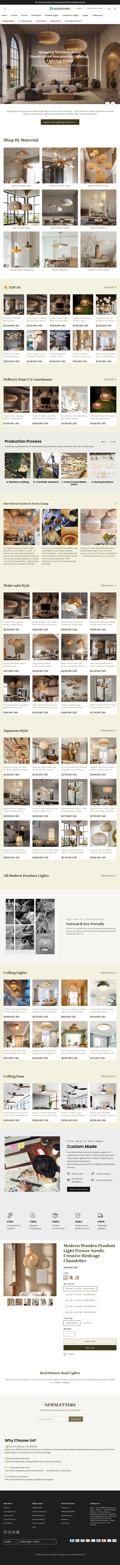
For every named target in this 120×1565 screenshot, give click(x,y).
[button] (5, 8)
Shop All (68, 73)
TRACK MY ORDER (68, 1511)
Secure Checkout (38, 1523)
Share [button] (71, 1354)
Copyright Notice (10, 1511)
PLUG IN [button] (88, 1323)
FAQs (34, 1527)
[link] (36, 15)
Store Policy (8, 1523)
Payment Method (38, 1519)
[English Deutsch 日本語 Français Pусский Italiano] (10, 1541)
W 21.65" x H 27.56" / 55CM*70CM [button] (80, 1312)
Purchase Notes (66, 1515)
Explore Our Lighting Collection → (60, 122)
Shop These (52, 73)
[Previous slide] (103, 441)
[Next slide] (113, 441)
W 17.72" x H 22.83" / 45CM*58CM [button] (80, 1306)
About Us (7, 1507)
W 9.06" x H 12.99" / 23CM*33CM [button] (80, 1289)
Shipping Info (37, 1507)
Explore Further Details (78, 1189)
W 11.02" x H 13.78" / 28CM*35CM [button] (80, 1294)
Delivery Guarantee (39, 1511)
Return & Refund (38, 1515)
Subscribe (76, 1419)
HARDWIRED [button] (72, 1323)
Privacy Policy (9, 1515)
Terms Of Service (10, 1519)
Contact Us (65, 1507)
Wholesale (65, 1519)
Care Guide (65, 1523)
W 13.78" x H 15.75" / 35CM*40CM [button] (80, 1300)
